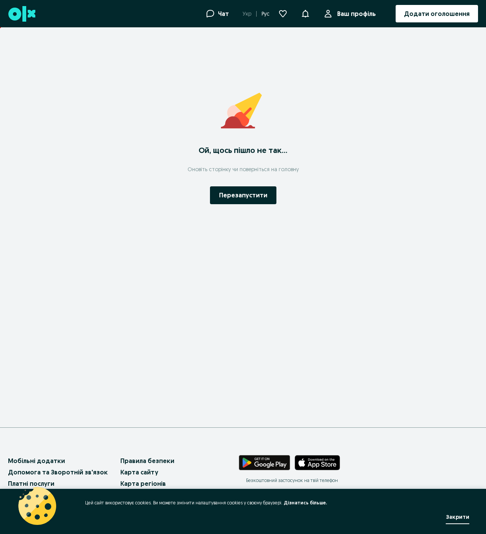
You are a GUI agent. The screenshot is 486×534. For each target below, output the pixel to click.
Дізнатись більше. (305, 503)
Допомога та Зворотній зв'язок (58, 472)
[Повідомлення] (305, 13)
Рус (266, 13)
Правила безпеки (147, 461)
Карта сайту (139, 472)
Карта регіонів (143, 483)
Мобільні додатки (36, 461)
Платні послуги (31, 483)
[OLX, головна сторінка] (21, 14)
